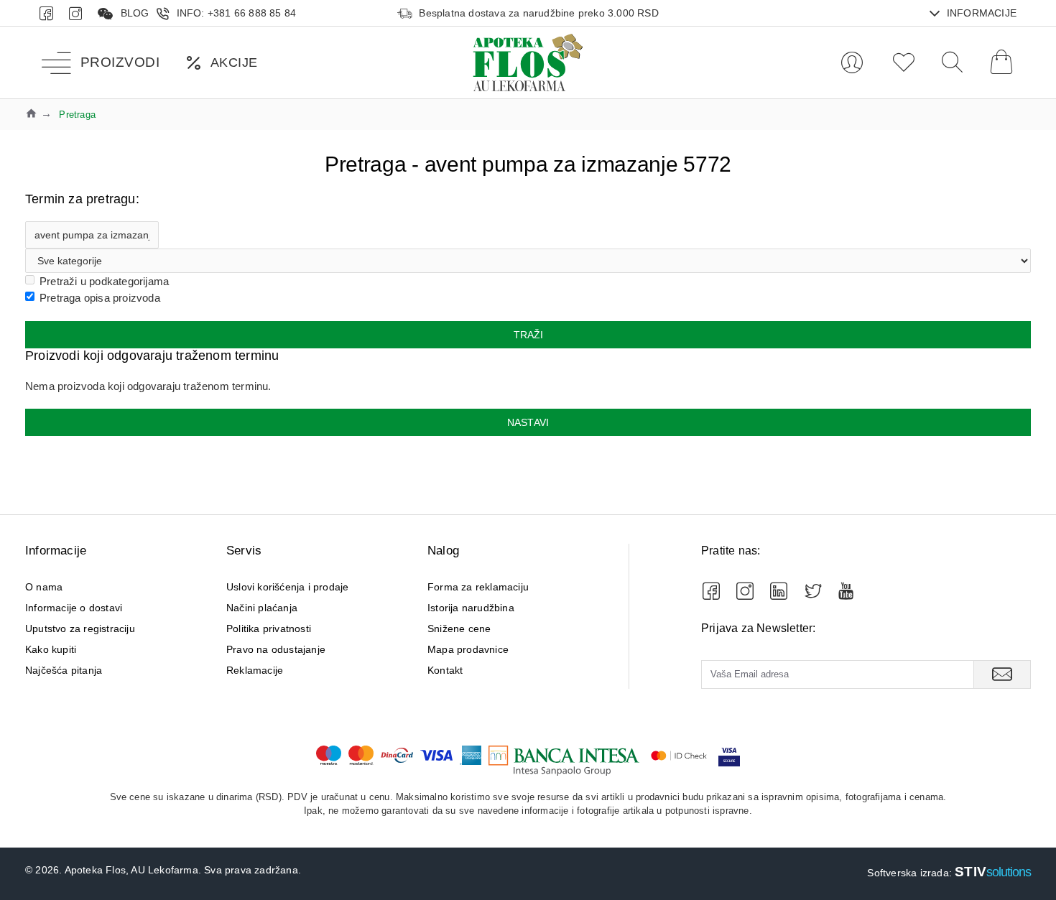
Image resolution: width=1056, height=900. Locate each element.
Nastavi (528, 422)
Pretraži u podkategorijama (104, 281)
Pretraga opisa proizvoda (100, 298)
